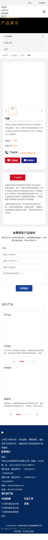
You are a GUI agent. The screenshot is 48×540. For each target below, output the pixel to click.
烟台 (32, 531)
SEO (29, 529)
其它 (6, 49)
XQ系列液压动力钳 (10, 508)
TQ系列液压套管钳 (10, 512)
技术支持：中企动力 (22, 531)
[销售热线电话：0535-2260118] (24, 537)
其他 (26, 503)
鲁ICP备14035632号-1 (9, 529)
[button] (14, 361)
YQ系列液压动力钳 (10, 504)
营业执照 (22, 529)
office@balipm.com (16, 485)
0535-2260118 (27, 153)
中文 (29, 3)
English (42, 3)
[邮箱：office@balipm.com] (40, 537)
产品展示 (14, 55)
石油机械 (8, 36)
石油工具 (8, 43)
